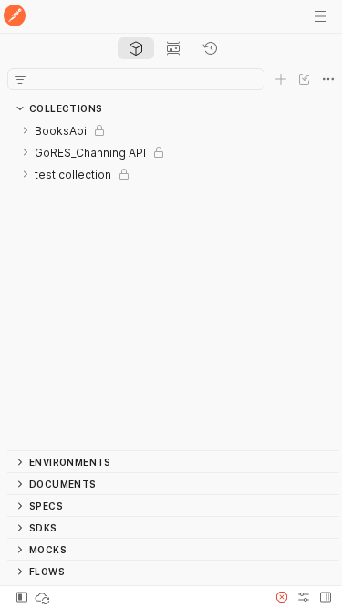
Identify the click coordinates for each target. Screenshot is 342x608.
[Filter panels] (20, 79)
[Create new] (281, 79)
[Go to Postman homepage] (15, 17)
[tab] (136, 48)
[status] (44, 597)
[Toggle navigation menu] (320, 16)
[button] (282, 597)
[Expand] (25, 130)
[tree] (173, 284)
